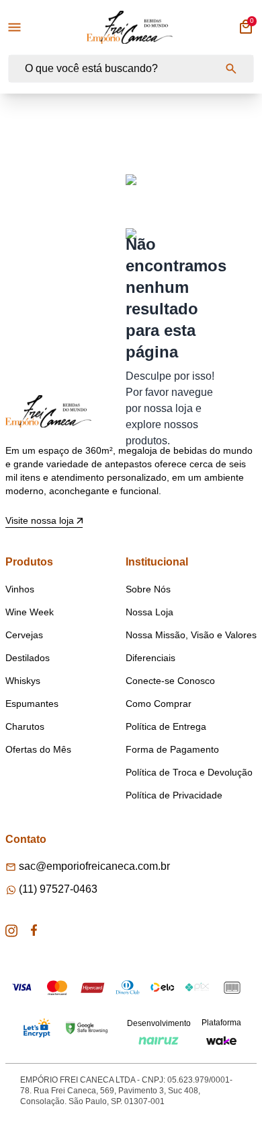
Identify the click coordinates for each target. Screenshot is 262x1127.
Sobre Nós (148, 589)
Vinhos (19, 589)
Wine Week (29, 612)
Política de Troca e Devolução (189, 772)
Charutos (24, 726)
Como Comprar (158, 703)
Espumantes (31, 703)
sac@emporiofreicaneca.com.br (94, 866)
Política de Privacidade (174, 795)
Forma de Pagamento (172, 749)
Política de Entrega (166, 726)
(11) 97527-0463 (58, 889)
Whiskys (22, 680)
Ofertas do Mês (38, 749)
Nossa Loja (149, 612)
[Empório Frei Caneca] (130, 27)
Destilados (27, 657)
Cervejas (24, 634)
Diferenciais (150, 657)
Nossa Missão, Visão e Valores (191, 634)
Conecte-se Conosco (170, 680)
